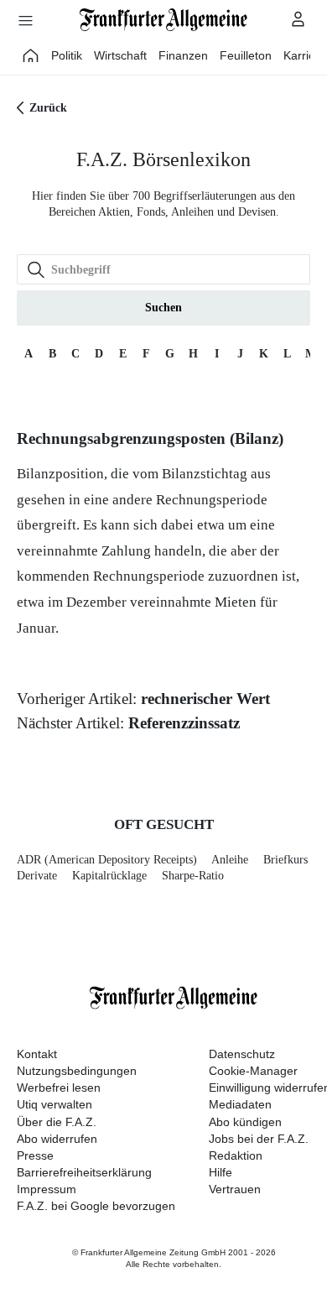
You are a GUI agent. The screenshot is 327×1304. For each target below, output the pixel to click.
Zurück (48, 108)
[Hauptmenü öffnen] (25, 20)
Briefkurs (285, 859)
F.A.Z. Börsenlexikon (163, 159)
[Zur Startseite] (163, 19)
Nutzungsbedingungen (77, 1070)
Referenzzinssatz (184, 723)
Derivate (37, 875)
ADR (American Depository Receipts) (107, 859)
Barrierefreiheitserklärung (84, 1172)
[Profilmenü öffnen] (298, 18)
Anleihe (229, 859)
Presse (35, 1155)
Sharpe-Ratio (193, 875)
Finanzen (183, 55)
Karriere (304, 55)
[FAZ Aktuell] (31, 55)
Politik (66, 55)
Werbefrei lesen (59, 1087)
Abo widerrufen (57, 1138)
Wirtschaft (120, 55)
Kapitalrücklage (109, 875)
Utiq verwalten (54, 1104)
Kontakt (37, 1054)
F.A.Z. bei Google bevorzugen (96, 1206)
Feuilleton (246, 55)
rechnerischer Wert (205, 698)
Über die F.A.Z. (56, 1122)
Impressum (46, 1189)
